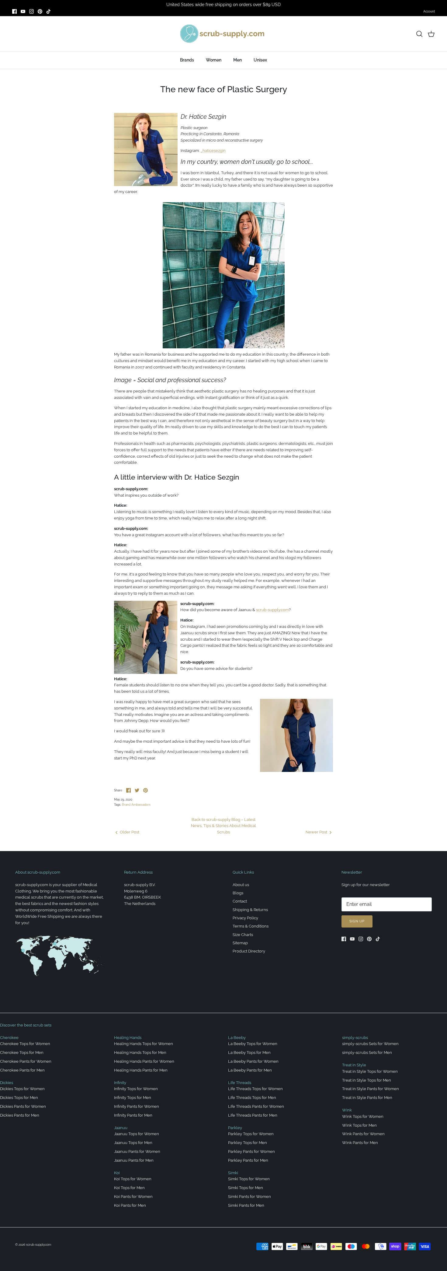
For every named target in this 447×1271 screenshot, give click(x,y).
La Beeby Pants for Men (250, 1070)
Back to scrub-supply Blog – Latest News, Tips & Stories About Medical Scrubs (223, 826)
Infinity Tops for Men (132, 1097)
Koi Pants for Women (133, 1196)
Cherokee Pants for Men (22, 1070)
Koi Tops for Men (129, 1187)
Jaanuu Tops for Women (136, 1134)
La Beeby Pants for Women (253, 1061)
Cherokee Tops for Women (25, 1043)
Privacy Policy (245, 918)
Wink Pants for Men (360, 1142)
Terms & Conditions (251, 926)
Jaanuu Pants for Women (137, 1151)
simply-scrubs (355, 1037)
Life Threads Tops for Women (255, 1088)
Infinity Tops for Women (136, 1088)
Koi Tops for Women (132, 1179)
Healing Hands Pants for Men (141, 1070)
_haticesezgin (213, 150)
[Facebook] (14, 11)
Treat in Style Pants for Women (370, 1088)
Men (237, 60)
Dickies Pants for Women (23, 1106)
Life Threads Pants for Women (256, 1106)
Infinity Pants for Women (136, 1106)
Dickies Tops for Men (19, 1097)
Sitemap (240, 943)
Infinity (120, 1082)
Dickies (6, 1082)
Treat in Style (354, 1065)
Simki (233, 1173)
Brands (187, 60)
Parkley (235, 1127)
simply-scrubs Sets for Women (370, 1043)
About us (241, 884)
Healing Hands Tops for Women (143, 1043)
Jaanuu (120, 1127)
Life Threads (239, 1082)
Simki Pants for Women (249, 1196)
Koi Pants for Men (130, 1205)
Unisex (260, 60)
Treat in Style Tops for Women (370, 1071)
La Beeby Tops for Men (249, 1052)
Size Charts (243, 934)
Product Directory (249, 951)
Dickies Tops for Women (22, 1088)
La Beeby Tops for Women (252, 1043)
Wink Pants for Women (363, 1134)
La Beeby (237, 1037)
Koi (117, 1173)
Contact (240, 901)
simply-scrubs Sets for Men (367, 1052)
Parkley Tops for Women (251, 1134)
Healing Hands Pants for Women (144, 1061)
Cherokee (9, 1037)
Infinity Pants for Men (133, 1115)
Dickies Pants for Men (19, 1115)
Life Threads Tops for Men (252, 1097)
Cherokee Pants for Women (25, 1061)
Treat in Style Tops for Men (366, 1080)
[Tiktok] (48, 11)
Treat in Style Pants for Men (367, 1097)
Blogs (238, 893)
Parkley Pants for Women (251, 1151)
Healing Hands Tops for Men (140, 1052)
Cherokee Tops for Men (21, 1052)
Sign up (357, 921)
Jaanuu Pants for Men (134, 1160)
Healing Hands (127, 1037)
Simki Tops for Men (245, 1187)
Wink (347, 1110)
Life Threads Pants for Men (252, 1115)
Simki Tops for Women (249, 1179)
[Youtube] (23, 11)
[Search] (419, 33)
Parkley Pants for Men (248, 1160)
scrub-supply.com (272, 609)
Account (429, 11)
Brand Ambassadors (136, 804)
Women (213, 60)
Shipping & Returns (250, 909)
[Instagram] (31, 11)
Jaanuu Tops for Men (133, 1142)
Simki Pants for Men (246, 1205)
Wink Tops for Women (362, 1116)
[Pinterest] (40, 11)
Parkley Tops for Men (247, 1142)
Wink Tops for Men (359, 1125)
